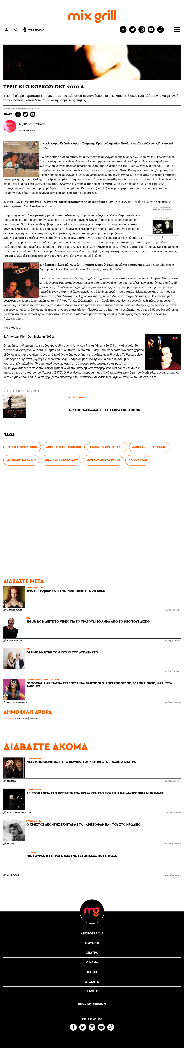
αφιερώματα (32, 587)
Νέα (41, 587)
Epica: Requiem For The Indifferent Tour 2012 (65, 590)
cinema (92, 962)
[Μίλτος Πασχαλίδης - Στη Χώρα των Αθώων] (14, 406)
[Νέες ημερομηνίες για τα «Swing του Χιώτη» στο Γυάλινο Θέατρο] (14, 767)
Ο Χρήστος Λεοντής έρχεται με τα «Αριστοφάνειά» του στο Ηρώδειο (83, 824)
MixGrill (11, 781)
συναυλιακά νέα (34, 758)
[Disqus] (92, 522)
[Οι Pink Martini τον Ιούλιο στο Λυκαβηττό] (14, 658)
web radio (36, 29)
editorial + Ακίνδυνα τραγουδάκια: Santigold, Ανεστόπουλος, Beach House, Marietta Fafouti (99, 684)
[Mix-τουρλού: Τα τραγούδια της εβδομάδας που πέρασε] (14, 861)
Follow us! (92, 1019)
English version (92, 1004)
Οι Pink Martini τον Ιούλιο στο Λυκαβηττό (62, 652)
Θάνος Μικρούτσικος (22, 447)
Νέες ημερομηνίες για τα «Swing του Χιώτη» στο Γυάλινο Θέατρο (81, 761)
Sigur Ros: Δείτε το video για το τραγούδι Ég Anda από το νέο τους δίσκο (88, 621)
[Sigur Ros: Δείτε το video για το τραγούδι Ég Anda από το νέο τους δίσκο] (14, 627)
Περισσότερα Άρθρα (27, 130)
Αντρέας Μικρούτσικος (103, 460)
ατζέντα (92, 982)
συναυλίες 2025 (33, 789)
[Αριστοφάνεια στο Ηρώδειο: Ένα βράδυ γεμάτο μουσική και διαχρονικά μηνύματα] (14, 799)
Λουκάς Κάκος (14, 610)
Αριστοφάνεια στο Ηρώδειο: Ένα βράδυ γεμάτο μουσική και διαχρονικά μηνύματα (95, 793)
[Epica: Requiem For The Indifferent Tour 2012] (14, 596)
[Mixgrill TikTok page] (160, 29)
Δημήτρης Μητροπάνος (64, 447)
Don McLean (137, 460)
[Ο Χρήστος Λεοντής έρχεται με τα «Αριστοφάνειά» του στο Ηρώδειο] (14, 830)
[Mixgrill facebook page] (123, 29)
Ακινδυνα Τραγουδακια (37, 679)
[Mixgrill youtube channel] (151, 29)
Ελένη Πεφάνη (14, 641)
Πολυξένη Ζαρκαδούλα (19, 812)
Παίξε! (92, 972)
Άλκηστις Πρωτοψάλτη (149, 447)
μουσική (92, 943)
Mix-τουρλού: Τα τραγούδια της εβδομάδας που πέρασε (71, 855)
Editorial (54, 679)
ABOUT (92, 991)
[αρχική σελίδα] (92, 16)
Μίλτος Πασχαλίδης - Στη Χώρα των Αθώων (104, 410)
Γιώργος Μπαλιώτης (17, 702)
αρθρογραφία (92, 933)
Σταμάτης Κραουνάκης (107, 447)
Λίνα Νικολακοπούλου (61, 460)
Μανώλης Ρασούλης (21, 460)
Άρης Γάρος (13, 875)
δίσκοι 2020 (76, 397)
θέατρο (92, 952)
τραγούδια (31, 852)
